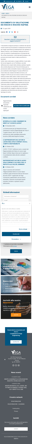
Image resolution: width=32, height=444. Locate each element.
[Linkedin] (16, 365)
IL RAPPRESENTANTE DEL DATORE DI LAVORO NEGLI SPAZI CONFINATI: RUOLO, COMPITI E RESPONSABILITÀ (15, 142)
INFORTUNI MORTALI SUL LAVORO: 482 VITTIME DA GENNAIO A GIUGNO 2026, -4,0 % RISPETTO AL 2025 (16, 387)
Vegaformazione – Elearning (16, 404)
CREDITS (16, 438)
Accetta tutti (16, 234)
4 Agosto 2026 (16, 383)
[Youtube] (19, 365)
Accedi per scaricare (22, 105)
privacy (15, 246)
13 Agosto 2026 (16, 376)
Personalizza (15, 239)
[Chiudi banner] (29, 203)
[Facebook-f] (13, 365)
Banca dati (8, 281)
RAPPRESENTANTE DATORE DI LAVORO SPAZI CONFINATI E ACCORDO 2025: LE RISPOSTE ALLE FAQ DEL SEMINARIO (14, 162)
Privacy (16, 411)
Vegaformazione (16, 401)
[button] (3, 32)
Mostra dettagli (23, 229)
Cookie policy (16, 408)
